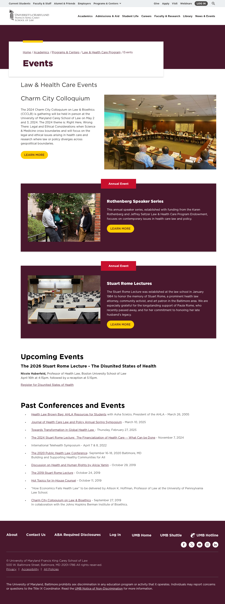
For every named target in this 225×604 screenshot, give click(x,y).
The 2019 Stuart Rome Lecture (52, 473)
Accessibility (30, 569)
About (11, 535)
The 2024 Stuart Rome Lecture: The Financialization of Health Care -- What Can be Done (93, 437)
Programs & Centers (65, 52)
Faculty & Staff (42, 3)
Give (156, 3)
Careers (146, 16)
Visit (175, 3)
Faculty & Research (167, 16)
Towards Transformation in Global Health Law (63, 430)
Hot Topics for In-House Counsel (53, 480)
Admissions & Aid (107, 16)
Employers (84, 3)
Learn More (34, 155)
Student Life (130, 16)
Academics (85, 16)
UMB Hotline (207, 535)
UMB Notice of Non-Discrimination (99, 588)
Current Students (19, 3)
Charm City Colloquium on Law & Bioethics (61, 500)
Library (187, 16)
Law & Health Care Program (101, 52)
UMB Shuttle (171, 535)
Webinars (186, 3)
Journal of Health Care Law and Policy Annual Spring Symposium (76, 422)
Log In (201, 3)
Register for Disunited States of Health (47, 385)
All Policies (51, 569)
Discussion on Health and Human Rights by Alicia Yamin (70, 465)
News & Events (205, 16)
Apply (165, 3)
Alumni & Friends (64, 3)
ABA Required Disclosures (77, 535)
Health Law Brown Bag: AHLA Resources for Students (68, 414)
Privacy (11, 569)
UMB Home (141, 535)
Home (27, 52)
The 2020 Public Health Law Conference (59, 453)
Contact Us (36, 535)
